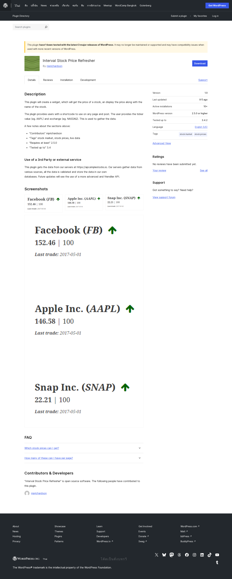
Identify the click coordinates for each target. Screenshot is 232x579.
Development (88, 79)
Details (32, 79)
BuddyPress (188, 541)
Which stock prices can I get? (41, 448)
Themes (59, 531)
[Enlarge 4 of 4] (139, 219)
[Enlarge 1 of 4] (58, 198)
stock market (186, 134)
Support (203, 79)
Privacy (16, 541)
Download (199, 63)
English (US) (201, 127)
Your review (159, 170)
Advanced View (162, 143)
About (16, 526)
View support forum (164, 197)
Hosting (17, 536)
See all (204, 170)
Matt (184, 531)
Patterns (59, 541)
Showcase (60, 526)
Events (142, 531)
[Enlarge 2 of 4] (98, 198)
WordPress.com (190, 526)
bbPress (186, 536)
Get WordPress (217, 5)
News (15, 531)
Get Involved (145, 526)
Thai (45, 559)
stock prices (200, 134)
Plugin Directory (21, 16)
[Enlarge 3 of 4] (139, 198)
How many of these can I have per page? (48, 458)
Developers (103, 536)
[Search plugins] (46, 27)
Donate (144, 536)
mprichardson (54, 66)
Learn (99, 526)
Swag (143, 541)
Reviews (48, 79)
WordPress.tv (105, 541)
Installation (66, 79)
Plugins (58, 536)
